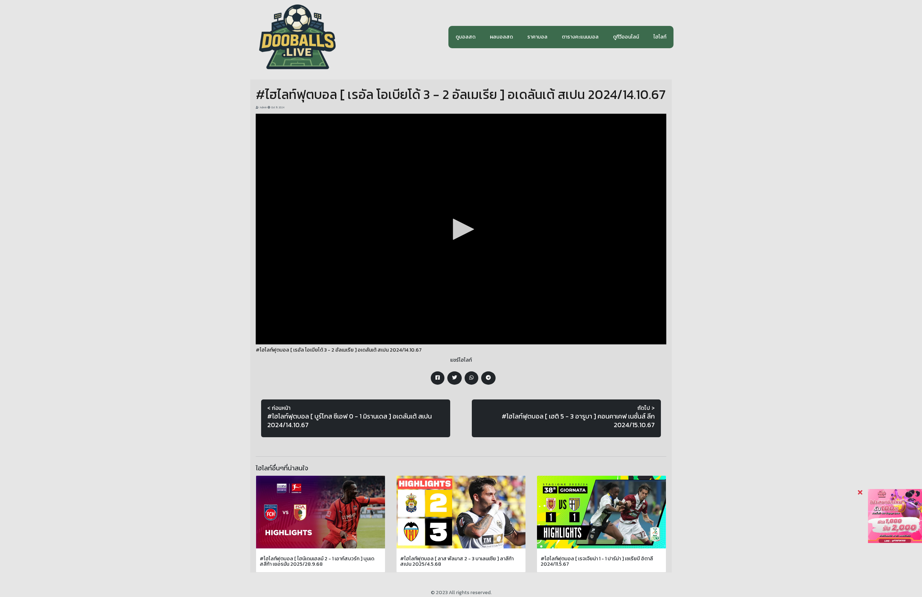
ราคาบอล (537, 37)
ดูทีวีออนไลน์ (626, 37)
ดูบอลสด (465, 37)
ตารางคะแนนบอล (580, 37)
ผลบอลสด (501, 37)
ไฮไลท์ (659, 37)
